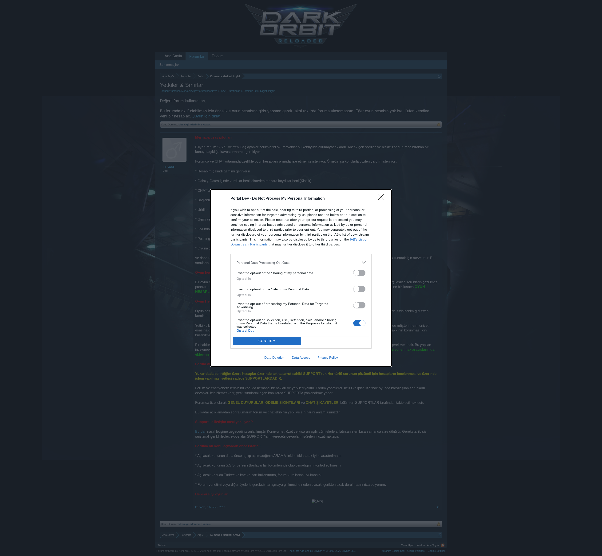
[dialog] (301, 278)
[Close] (382, 198)
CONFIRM (267, 341)
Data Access (301, 357)
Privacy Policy (327, 357)
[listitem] (301, 262)
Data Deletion (274, 357)
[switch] (359, 273)
